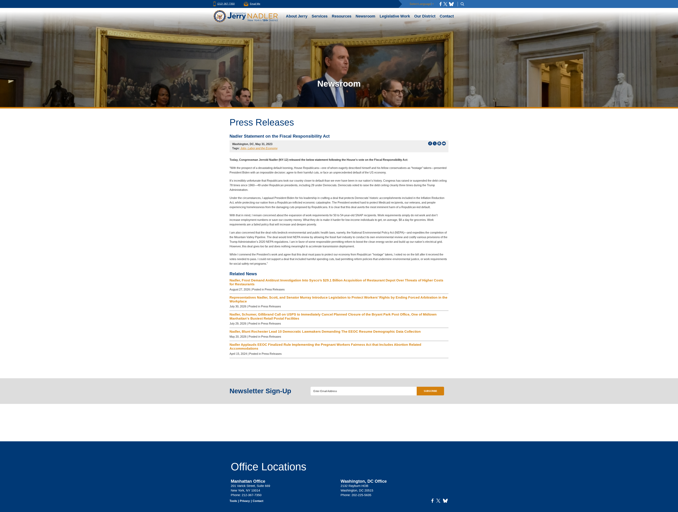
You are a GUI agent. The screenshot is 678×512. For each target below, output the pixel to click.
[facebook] (440, 4)
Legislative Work (395, 16)
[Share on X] (435, 144)
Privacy (245, 500)
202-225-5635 (361, 495)
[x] (445, 4)
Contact (447, 16)
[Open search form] (462, 4)
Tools (233, 500)
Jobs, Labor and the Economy (259, 148)
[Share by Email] (444, 144)
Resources (341, 16)
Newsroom (365, 16)
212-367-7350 (251, 495)
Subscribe (430, 391)
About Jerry (296, 16)
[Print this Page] (439, 144)
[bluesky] (451, 4)
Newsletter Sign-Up (260, 391)
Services (320, 16)
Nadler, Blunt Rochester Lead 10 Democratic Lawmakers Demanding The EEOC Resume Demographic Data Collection (326, 331)
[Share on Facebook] (430, 144)
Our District (424, 16)
